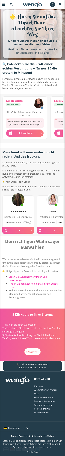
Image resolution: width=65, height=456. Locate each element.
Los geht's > (32, 351)
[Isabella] (52, 203)
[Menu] (4, 4)
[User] (60, 4)
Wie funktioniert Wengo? (45, 389)
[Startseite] (32, 4)
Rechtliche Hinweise (43, 397)
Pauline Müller (18, 211)
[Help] (52, 4)
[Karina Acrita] (39, 103)
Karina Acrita (14, 100)
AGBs (36, 393)
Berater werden (41, 412)
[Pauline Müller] (18, 203)
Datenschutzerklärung (44, 401)
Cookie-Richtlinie (42, 408)
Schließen (32, 451)
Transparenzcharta (43, 405)
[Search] (11, 4)
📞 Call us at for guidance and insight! (32, 366)
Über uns (38, 386)
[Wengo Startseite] (17, 380)
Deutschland (14, 428)
